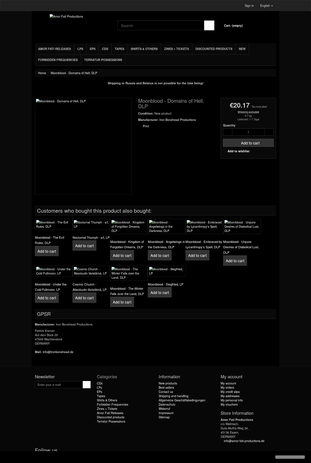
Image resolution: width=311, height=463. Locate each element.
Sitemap (164, 417)
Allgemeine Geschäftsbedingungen (182, 400)
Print (145, 126)
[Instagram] (79, 451)
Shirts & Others (144, 49)
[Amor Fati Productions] (73, 26)
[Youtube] (71, 451)
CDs (105, 49)
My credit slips (230, 392)
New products (168, 383)
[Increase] (269, 132)
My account (228, 383)
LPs (80, 49)
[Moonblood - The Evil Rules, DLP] (54, 224)
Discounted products (213, 49)
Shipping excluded (248, 112)
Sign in (249, 5)
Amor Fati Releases (54, 49)
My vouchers (229, 404)
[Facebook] (62, 451)
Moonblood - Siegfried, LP (165, 284)
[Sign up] (87, 384)
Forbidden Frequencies (58, 60)
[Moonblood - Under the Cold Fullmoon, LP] (54, 271)
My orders (227, 387)
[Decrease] (227, 132)
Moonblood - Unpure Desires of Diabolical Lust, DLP (241, 247)
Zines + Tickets (176, 49)
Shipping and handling (174, 396)
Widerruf (164, 408)
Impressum (166, 413)
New (242, 49)
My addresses (230, 396)
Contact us (166, 392)
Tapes (119, 49)
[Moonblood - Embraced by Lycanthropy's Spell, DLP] (204, 226)
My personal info (232, 400)
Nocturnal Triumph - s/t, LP (91, 237)
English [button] (265, 5)
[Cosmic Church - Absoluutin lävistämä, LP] (91, 271)
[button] (6, 457)
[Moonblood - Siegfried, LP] (167, 271)
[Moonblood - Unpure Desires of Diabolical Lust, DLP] (242, 226)
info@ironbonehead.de (58, 352)
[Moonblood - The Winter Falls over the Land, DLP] (129, 273)
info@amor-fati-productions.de (244, 441)
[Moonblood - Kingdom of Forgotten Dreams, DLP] (129, 226)
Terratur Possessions (103, 60)
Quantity (229, 125)
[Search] (209, 25)
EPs (92, 49)
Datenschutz (167, 404)
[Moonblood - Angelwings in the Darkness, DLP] (167, 226)
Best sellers (166, 387)
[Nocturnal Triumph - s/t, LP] (91, 224)
